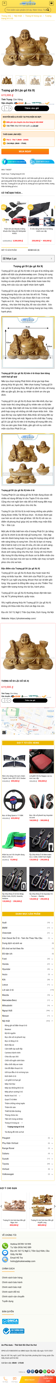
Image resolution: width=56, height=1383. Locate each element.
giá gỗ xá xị (49, 178)
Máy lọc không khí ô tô (14, 1088)
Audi (4, 922)
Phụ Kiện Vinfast (10, 1143)
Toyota (5, 1164)
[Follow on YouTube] (53, 1371)
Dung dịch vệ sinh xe (12, 943)
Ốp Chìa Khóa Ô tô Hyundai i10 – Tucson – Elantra (41, 895)
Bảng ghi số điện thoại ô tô (16, 1025)
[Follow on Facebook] (28, 1371)
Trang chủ (6, 16)
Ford (4, 959)
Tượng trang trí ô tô (17, 174)
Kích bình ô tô (10, 1076)
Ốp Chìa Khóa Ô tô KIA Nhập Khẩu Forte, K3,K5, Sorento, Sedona (13, 896)
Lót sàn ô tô (8, 990)
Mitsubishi (7, 1005)
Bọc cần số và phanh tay (15, 1037)
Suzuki (5, 1158)
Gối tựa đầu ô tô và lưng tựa (16, 1072)
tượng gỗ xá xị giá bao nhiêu (38, 184)
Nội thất (18, 16)
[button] (4, 3)
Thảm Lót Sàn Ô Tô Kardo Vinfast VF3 (41, 230)
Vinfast (5, 1169)
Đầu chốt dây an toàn (14, 1064)
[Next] (50, 47)
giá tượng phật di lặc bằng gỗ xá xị (14, 181)
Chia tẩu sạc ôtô (11, 1056)
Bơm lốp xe (9, 1045)
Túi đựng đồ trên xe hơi (14, 1132)
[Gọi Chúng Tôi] (45, 1371)
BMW (4, 928)
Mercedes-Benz (9, 1000)
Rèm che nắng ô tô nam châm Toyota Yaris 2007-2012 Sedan (14, 777)
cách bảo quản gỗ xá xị (35, 178)
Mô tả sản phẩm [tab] (9, 250)
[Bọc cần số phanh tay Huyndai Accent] (41, 800)
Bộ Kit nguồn (10, 1033)
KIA (3, 979)
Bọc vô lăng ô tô (11, 1041)
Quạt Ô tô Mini (11, 1099)
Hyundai (6, 969)
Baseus (8, 1029)
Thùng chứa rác (11, 1115)
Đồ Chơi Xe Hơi (50, 1376)
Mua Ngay (30, 1380)
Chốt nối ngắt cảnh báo (14, 1060)
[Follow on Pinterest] (49, 1371)
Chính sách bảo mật (11, 1287)
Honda (5, 964)
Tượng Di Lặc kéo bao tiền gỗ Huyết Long (42, 1221)
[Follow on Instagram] (32, 1371)
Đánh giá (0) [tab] (33, 250)
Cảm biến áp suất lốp (13, 1049)
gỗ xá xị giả (32, 181)
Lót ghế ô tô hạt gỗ (13, 1080)
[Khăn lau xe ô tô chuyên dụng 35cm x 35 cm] (14, 840)
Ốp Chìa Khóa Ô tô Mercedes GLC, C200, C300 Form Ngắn (40, 856)
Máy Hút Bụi (10, 1084)
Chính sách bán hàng (12, 1277)
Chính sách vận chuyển (13, 1296)
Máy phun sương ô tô (14, 1092)
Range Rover (8, 1148)
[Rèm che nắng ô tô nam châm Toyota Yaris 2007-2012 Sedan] (14, 761)
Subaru (5, 1153)
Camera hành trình (13, 1053)
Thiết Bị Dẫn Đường (13, 1111)
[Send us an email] (41, 1371)
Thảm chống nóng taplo (15, 1103)
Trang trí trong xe (33, 16)
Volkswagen (8, 1174)
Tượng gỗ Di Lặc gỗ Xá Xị (17, 184)
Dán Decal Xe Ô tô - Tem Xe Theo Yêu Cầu (22, 938)
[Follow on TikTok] (36, 1371)
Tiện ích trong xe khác (14, 1119)
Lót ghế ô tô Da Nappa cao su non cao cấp (40, 777)
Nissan (5, 1016)
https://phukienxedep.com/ (23, 618)
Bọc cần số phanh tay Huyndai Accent (40, 816)
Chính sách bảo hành (12, 1282)
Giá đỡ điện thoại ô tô (14, 1068)
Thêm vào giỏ (32, 108)
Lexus (5, 984)
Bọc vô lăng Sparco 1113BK (12, 815)
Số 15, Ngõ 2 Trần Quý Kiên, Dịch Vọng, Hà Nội (31, 612)
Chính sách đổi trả (11, 1292)
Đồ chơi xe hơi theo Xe (13, 948)
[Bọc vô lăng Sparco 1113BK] (14, 800)
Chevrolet (6, 933)
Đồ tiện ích (7, 953)
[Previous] (5, 47)
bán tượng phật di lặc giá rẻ (15, 178)
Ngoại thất (7, 1010)
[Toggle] (52, 922)
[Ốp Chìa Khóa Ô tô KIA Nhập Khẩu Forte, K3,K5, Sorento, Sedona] (14, 879)
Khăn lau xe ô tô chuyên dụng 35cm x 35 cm (13, 856)
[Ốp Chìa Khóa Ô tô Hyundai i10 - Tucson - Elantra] (41, 879)
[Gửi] (48, 9)
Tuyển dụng (7, 1301)
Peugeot (6, 1138)
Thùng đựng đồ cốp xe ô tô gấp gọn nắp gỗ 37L (14, 230)
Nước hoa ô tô (11, 1096)
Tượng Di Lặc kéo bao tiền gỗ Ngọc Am (14, 1221)
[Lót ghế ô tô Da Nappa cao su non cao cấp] (41, 761)
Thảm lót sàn (10, 1107)
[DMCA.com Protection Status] (10, 1321)
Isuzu (4, 974)
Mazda (5, 995)
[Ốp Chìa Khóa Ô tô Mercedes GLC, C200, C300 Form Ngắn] (41, 840)
